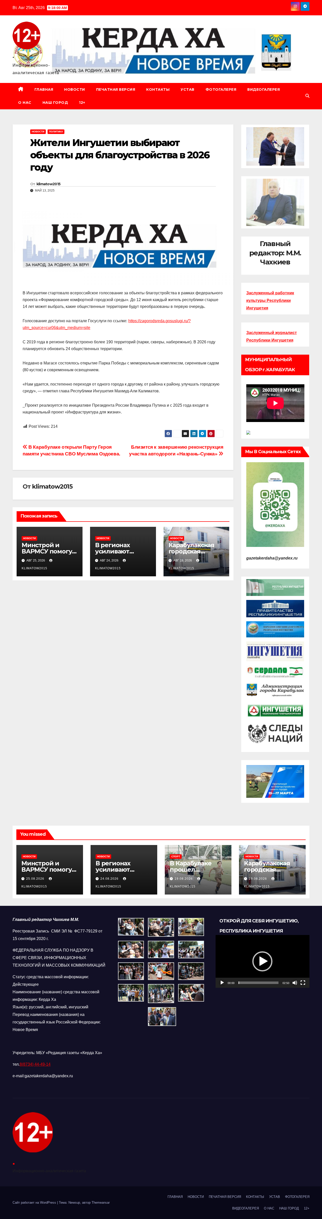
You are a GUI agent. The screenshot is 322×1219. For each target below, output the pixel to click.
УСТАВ (187, 89)
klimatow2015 (48, 184)
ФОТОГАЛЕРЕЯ (221, 89)
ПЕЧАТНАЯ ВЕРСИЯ (115, 89)
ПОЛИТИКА (56, 131)
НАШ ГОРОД (55, 102)
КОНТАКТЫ (158, 89)
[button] (307, 96)
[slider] (258, 982)
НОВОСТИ (74, 89)
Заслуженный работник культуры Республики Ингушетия (270, 300)
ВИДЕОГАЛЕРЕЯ (263, 89)
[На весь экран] (302, 982)
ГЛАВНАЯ (43, 89)
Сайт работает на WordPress (35, 1202)
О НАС (24, 102)
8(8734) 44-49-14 (35, 1064)
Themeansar (101, 1202)
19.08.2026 (184, 878)
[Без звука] (294, 982)
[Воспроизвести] (222, 982)
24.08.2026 (109, 878)
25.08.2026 (35, 878)
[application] (262, 961)
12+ (82, 102)
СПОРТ (175, 856)
